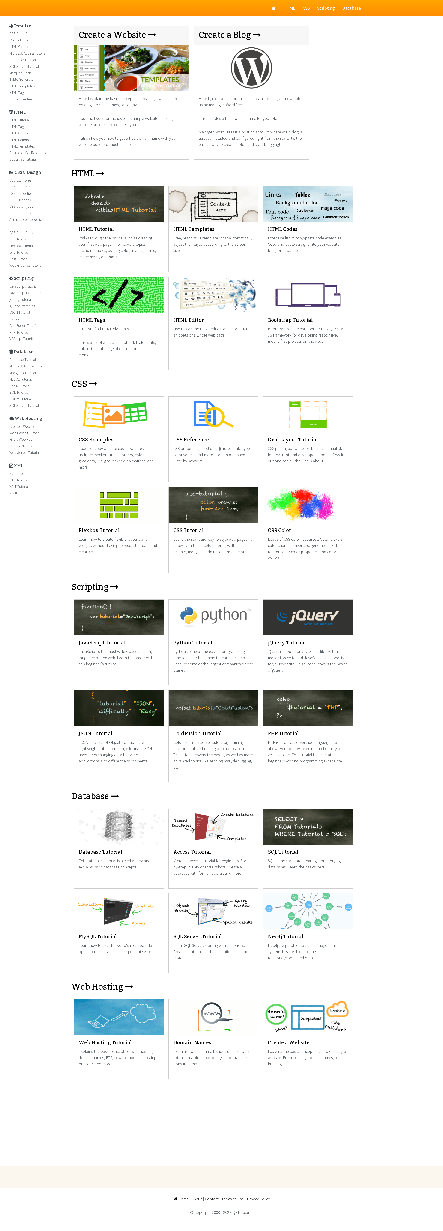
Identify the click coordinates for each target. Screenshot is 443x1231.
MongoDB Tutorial (22, 372)
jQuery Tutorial (20, 299)
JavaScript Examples (25, 292)
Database (351, 8)
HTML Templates (22, 86)
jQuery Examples (22, 306)
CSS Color (17, 226)
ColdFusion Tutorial (23, 325)
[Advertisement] (210, 1118)
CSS (306, 8)
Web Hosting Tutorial (24, 433)
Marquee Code (20, 73)
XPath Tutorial (19, 493)
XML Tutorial (18, 473)
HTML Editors (19, 139)
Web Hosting (98, 987)
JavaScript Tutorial (23, 286)
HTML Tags (17, 92)
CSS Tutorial (18, 239)
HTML (289, 8)
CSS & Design (27, 172)
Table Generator (22, 79)
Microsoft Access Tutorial (27, 53)
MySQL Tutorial (20, 379)
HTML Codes (18, 46)
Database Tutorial (22, 59)
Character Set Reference (28, 152)
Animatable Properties (26, 219)
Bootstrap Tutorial (23, 159)
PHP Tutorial (18, 332)
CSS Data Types (21, 206)
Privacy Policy (258, 1198)
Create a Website (22, 426)
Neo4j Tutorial (19, 386)
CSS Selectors (20, 213)
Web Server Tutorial (24, 452)
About (197, 1198)
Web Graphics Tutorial (25, 265)
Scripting (326, 8)
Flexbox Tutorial (21, 245)
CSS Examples (20, 180)
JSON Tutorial (19, 312)
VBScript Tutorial (22, 338)
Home (183, 1198)
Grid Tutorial (18, 252)
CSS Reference (21, 186)
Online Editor (19, 40)
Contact (212, 1198)
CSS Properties (20, 99)
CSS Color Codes (22, 33)
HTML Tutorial (19, 120)
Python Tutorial (20, 319)
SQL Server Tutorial (24, 66)
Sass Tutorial (18, 259)
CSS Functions (20, 200)
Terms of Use (233, 1198)
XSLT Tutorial (19, 486)
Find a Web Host (21, 439)
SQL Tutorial (18, 392)
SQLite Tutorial (20, 398)
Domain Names (20, 446)
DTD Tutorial (18, 480)
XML (18, 466)
